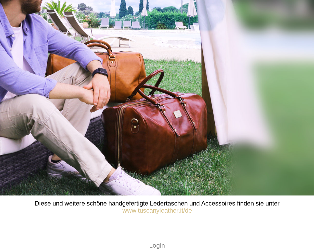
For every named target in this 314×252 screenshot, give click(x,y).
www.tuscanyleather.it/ (153, 210)
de (188, 210)
